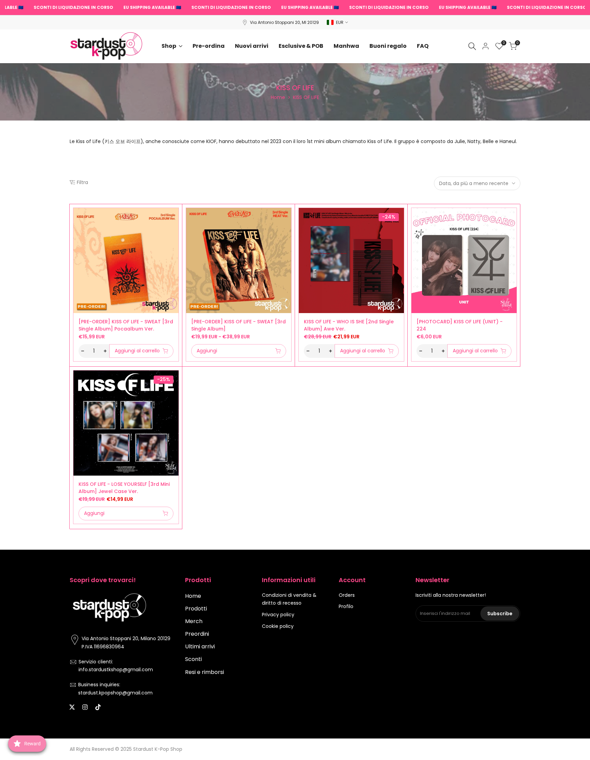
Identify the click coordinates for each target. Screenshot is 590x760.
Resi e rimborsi (204, 672)
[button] (77, 215)
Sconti (193, 659)
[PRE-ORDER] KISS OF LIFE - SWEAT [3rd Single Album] (238, 325)
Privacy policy (278, 614)
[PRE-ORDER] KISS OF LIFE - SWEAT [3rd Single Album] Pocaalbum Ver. (126, 325)
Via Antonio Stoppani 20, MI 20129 (284, 22)
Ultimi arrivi (200, 646)
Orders (347, 595)
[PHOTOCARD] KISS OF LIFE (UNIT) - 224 (460, 325)
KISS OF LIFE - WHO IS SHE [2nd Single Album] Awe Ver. (349, 325)
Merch (193, 621)
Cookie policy (278, 626)
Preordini (197, 634)
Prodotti (196, 609)
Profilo (346, 606)
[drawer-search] (472, 46)
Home (278, 97)
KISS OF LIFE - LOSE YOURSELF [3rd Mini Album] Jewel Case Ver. (124, 488)
